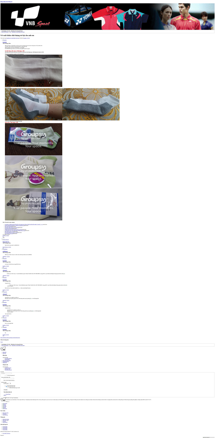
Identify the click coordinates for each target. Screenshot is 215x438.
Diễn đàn (4, 353)
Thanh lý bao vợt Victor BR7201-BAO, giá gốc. (13, 229)
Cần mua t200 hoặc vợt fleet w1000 (11, 232)
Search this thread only (11, 385)
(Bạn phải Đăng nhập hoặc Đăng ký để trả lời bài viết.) (10, 337)
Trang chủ (4, 352)
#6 (3, 290)
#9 (3, 326)
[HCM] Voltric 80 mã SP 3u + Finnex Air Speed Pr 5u (14, 225)
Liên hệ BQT (5, 422)
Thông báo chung (6, 419)
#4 (3, 267)
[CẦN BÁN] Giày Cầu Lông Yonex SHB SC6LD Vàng (15, 230)
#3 (3, 257)
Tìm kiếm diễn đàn (8, 358)
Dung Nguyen (6, 241)
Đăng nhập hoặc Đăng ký (6, 1)
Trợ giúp (4, 421)
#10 (3, 335)
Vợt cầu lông (5, 426)
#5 (3, 276)
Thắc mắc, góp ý (6, 420)
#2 (3, 248)
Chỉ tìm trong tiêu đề (10, 375)
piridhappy (5, 251)
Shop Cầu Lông (5, 412)
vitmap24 (5, 270)
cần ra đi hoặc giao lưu (9, 233)
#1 (3, 236)
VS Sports (4, 413)
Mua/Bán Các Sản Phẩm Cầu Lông (12, 38)
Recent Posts (7, 359)
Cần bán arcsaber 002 (9, 228)
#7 (3, 301)
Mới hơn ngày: (4, 382)
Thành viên (5, 362)
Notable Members (8, 367)
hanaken (25, 38)
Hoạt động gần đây (8, 369)
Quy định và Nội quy (6, 433)
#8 (3, 316)
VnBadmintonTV (6, 361)
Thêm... (5, 395)
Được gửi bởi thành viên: (5, 377)
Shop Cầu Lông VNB (7, 360)
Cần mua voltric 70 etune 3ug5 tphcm (11, 227)
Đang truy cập (7, 368)
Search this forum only (11, 386)
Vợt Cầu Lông (5, 414)
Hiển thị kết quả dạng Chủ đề (14, 387)
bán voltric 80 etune (8, 226)
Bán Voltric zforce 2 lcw (9, 231)
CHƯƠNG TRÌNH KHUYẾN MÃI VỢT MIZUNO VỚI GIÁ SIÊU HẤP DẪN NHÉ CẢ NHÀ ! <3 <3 (24, 224)
